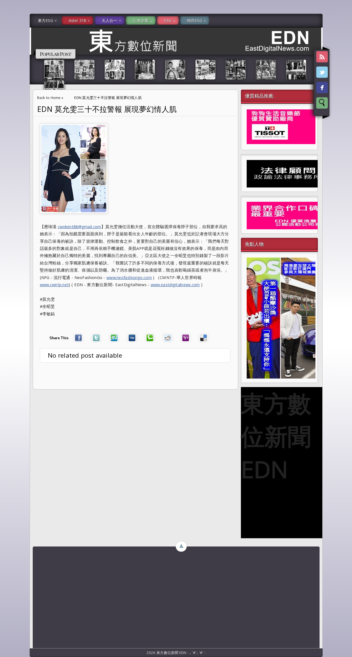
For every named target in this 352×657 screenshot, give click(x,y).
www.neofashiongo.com (129, 277)
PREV (9, 87)
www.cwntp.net (54, 284)
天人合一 (109, 20)
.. (190, 652)
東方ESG (45, 20)
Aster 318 (77, 20)
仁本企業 (141, 20)
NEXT (342, 87)
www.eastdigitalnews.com (175, 284)
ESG (167, 20)
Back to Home (49, 97)
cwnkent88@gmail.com (79, 226)
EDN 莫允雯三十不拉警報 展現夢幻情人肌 (107, 109)
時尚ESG (194, 20)
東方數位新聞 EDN (276, 436)
